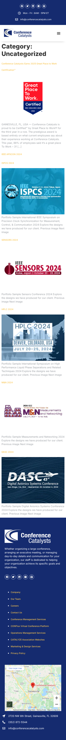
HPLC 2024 (7, 309)
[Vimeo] (44, 6)
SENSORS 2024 (10, 240)
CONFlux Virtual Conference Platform (30, 626)
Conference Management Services (28, 619)
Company (15, 592)
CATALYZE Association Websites (28, 639)
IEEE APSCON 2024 (12, 154)
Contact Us (16, 612)
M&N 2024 (7, 382)
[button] (58, 33)
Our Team (16, 599)
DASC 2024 (8, 452)
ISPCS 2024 (8, 163)
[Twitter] (27, 6)
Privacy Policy (18, 653)
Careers (15, 605)
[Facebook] (22, 6)
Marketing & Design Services (26, 646)
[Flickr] (38, 6)
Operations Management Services (28, 633)
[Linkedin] (33, 6)
